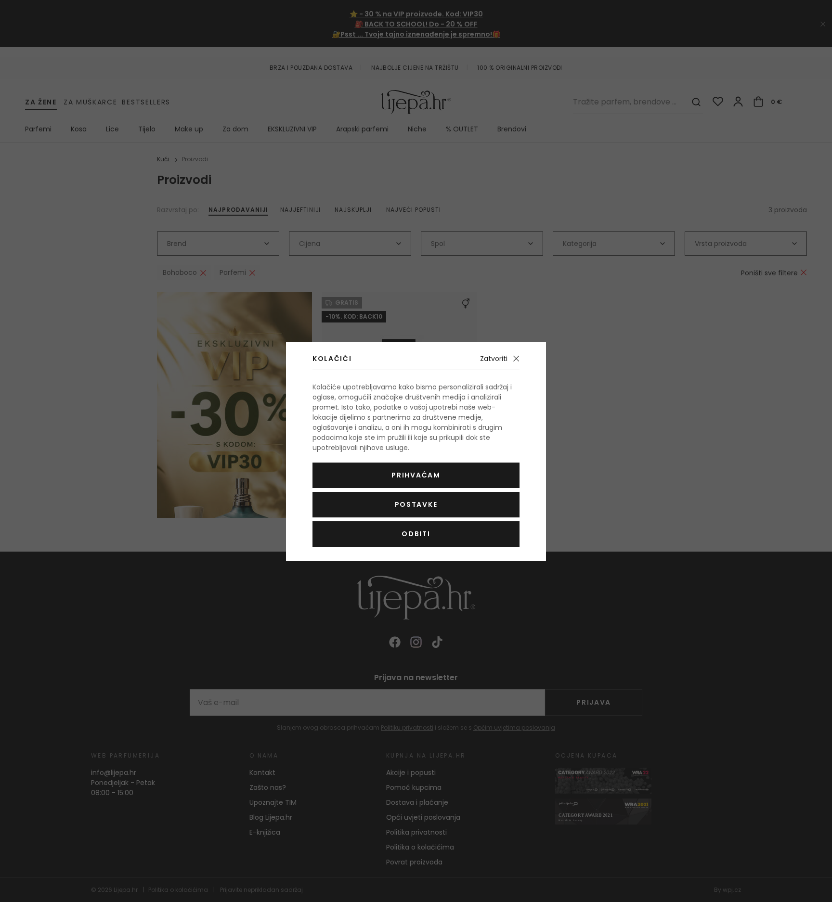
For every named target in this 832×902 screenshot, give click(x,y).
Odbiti (416, 534)
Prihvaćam (415, 475)
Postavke (416, 504)
